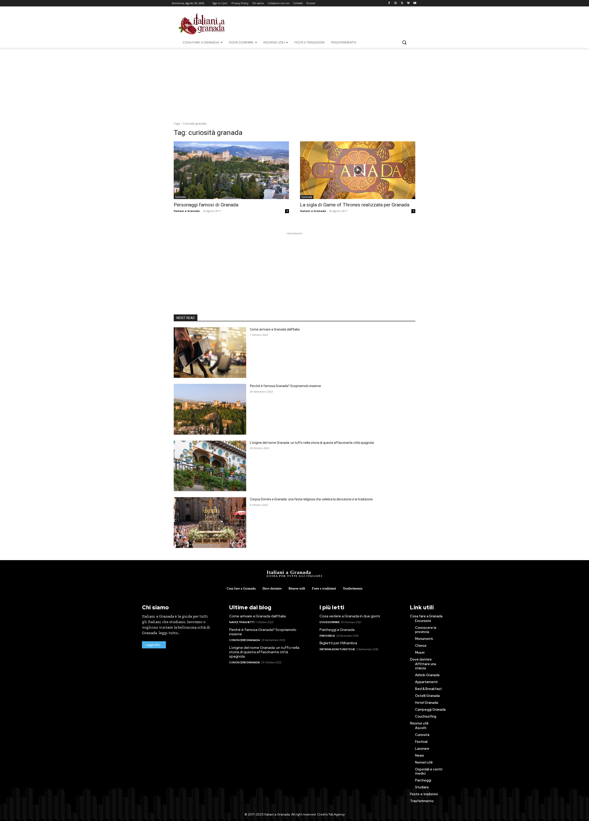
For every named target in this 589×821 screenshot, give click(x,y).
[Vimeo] (408, 3)
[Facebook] (389, 3)
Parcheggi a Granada (337, 629)
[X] (402, 3)
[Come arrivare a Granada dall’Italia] (210, 352)
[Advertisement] (333, 23)
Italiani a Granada (187, 211)
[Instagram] (395, 3)
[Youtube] (414, 3)
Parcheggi (327, 636)
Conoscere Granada (244, 640)
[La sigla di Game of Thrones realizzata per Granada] (357, 170)
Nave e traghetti (241, 622)
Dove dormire (329, 622)
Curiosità (180, 197)
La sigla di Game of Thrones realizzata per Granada (354, 205)
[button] (404, 42)
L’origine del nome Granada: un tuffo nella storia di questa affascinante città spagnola (312, 443)
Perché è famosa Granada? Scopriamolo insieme (285, 386)
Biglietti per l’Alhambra (338, 643)
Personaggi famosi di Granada (206, 205)
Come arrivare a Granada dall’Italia (275, 329)
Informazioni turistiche (337, 649)
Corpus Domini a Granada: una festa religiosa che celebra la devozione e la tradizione (311, 499)
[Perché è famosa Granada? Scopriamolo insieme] (210, 409)
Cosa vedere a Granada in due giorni (350, 616)
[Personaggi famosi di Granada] (231, 170)
